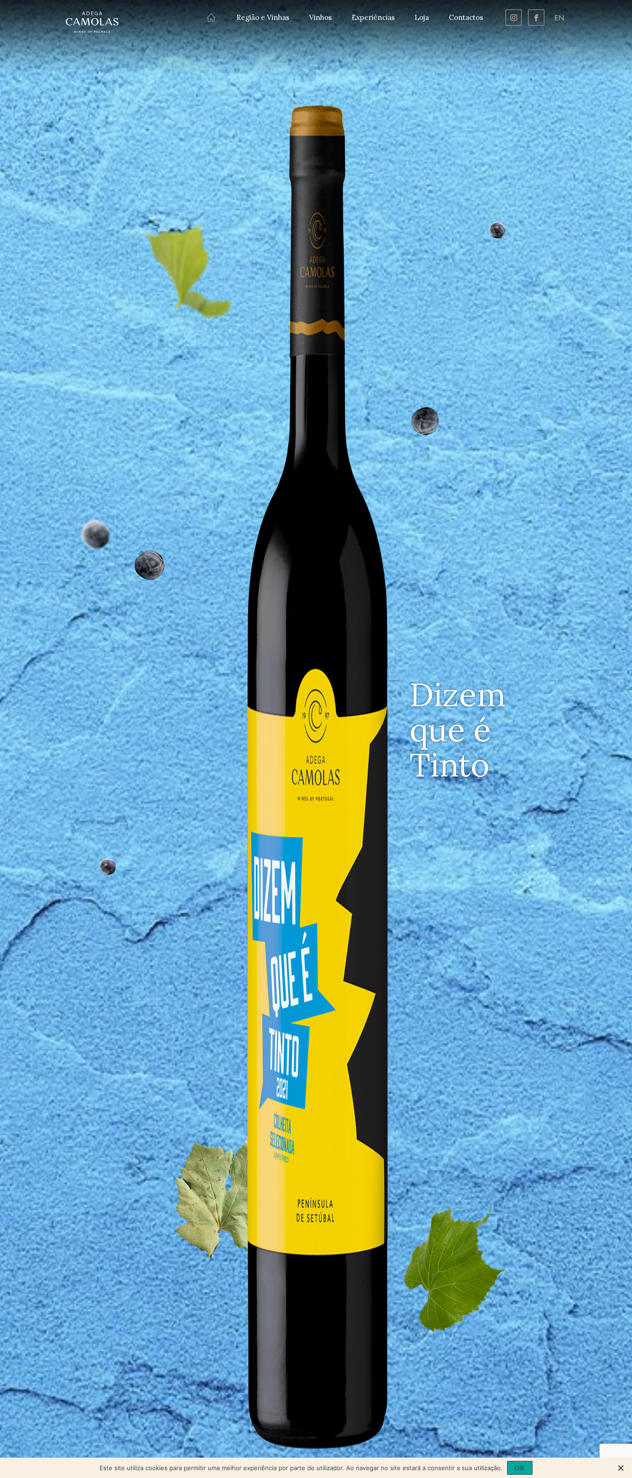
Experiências (373, 17)
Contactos (466, 17)
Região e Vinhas (262, 17)
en (559, 17)
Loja (422, 17)
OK (519, 1468)
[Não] (620, 1467)
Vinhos (320, 17)
